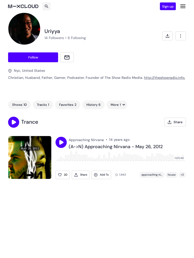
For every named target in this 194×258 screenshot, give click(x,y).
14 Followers (54, 38)
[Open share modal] (167, 35)
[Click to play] (61, 142)
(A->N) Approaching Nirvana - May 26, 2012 (116, 146)
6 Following (77, 38)
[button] (13, 122)
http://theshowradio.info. (164, 77)
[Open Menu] (183, 6)
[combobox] (180, 35)
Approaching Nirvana (86, 140)
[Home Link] (23, 6)
